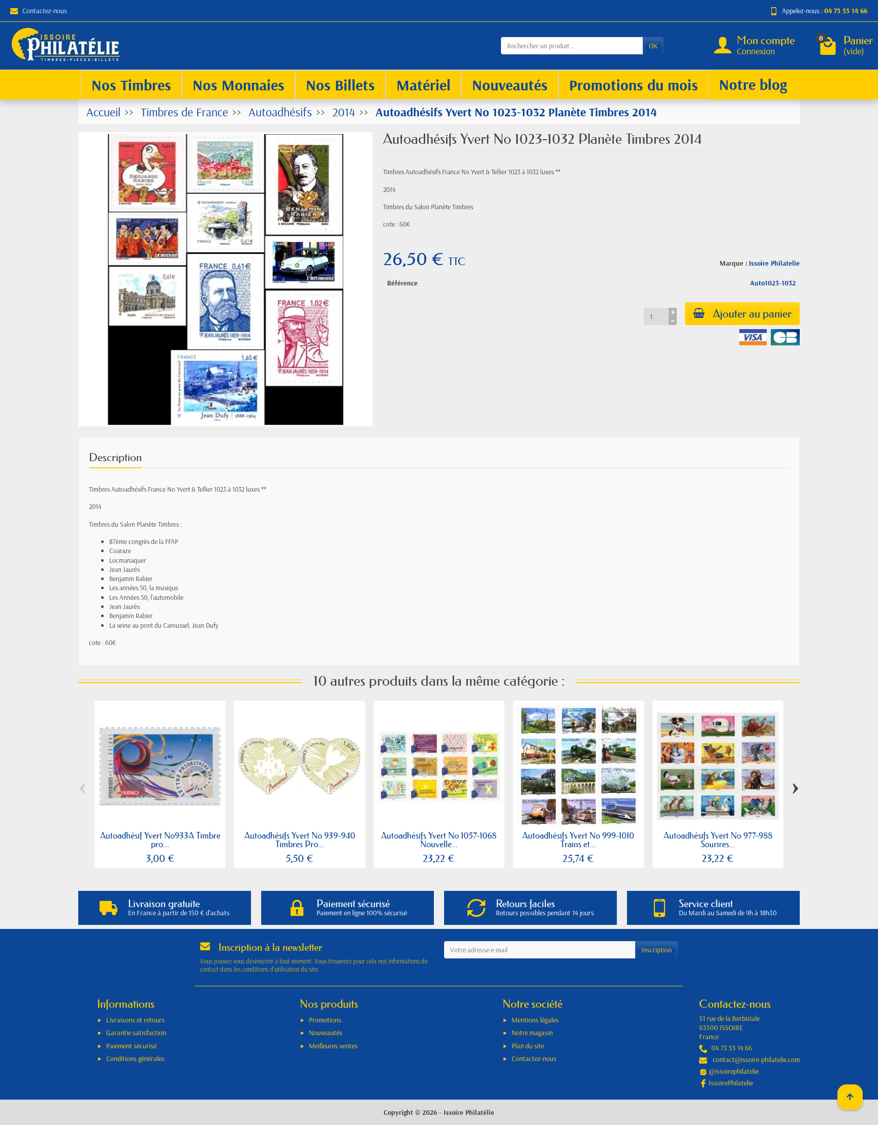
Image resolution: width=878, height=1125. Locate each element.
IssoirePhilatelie (731, 1082)
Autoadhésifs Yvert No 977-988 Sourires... (718, 839)
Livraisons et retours (135, 1019)
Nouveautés (325, 1032)
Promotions (325, 1019)
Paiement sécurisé (131, 1045)
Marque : (733, 263)
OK (653, 45)
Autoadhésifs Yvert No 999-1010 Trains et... (578, 839)
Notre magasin (532, 1032)
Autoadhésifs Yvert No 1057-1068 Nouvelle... (438, 839)
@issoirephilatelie (734, 1071)
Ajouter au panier (752, 313)
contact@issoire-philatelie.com (756, 1059)
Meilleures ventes (333, 1045)
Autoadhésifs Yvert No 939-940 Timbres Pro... (299, 839)
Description (115, 457)
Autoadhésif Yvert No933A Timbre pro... (160, 839)
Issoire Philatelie (774, 263)
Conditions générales (135, 1058)
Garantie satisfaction (136, 1032)
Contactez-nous (44, 10)
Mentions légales (535, 1019)
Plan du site (528, 1045)
